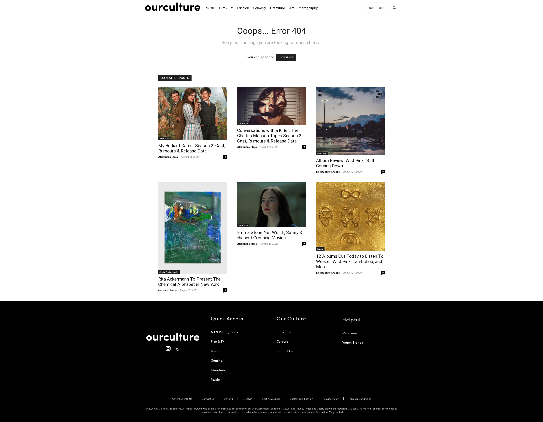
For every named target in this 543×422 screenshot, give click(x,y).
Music (320, 249)
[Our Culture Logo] (172, 7)
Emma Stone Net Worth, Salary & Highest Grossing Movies (269, 235)
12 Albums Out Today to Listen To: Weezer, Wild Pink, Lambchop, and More (350, 261)
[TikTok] (178, 349)
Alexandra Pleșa (168, 156)
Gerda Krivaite (167, 290)
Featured (321, 153)
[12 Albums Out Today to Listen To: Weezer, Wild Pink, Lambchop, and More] (350, 216)
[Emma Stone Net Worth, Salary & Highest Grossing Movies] (271, 204)
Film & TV (164, 138)
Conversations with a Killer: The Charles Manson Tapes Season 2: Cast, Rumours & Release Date (269, 136)
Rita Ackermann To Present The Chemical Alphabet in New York (189, 282)
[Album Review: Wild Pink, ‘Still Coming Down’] (350, 121)
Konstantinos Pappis (328, 171)
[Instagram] (168, 349)
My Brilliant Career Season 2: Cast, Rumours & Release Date (191, 148)
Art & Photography (169, 271)
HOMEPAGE (286, 57)
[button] (394, 7)
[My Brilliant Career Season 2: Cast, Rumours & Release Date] (192, 113)
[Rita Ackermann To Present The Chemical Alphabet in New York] (192, 228)
